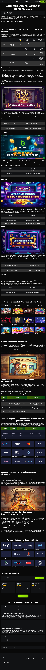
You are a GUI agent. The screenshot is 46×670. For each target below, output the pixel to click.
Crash (28, 305)
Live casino (17, 305)
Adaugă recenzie (39, 578)
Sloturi (39, 305)
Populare (5, 305)
